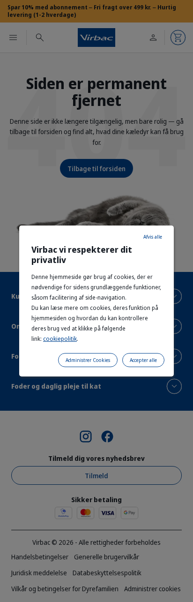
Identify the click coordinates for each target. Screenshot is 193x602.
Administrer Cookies (88, 360)
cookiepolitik (60, 339)
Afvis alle (152, 236)
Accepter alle (143, 360)
